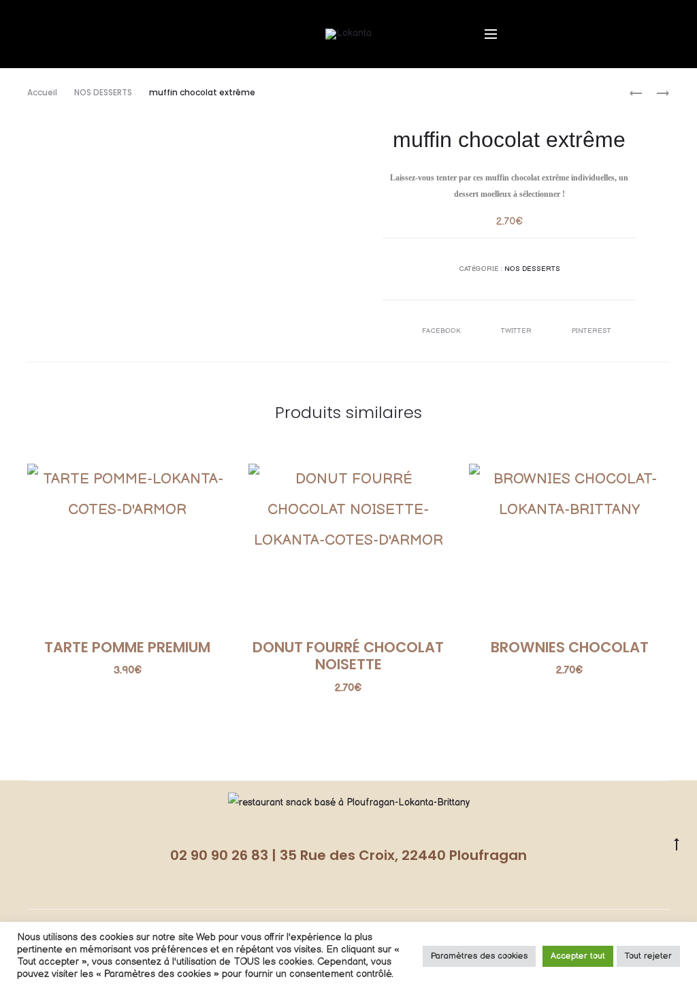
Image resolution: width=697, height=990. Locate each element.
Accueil (42, 92)
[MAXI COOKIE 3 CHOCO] (656, 93)
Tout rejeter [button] (648, 956)
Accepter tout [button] (578, 956)
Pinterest (591, 331)
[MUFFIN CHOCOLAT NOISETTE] (636, 93)
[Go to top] (676, 843)
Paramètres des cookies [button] (479, 956)
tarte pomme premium (127, 647)
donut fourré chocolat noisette (348, 655)
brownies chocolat (570, 647)
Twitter (517, 331)
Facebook (442, 331)
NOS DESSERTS (103, 92)
